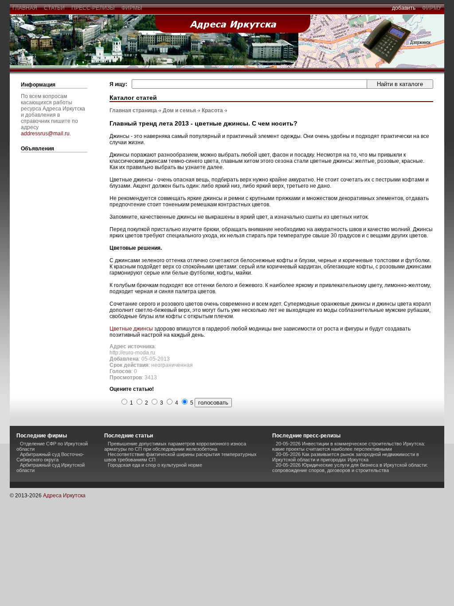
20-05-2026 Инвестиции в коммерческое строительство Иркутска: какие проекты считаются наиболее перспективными (348, 446)
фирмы (132, 8)
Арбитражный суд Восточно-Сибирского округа (50, 457)
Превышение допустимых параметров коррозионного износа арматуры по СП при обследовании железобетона (175, 446)
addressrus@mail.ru (45, 133)
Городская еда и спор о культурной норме (155, 465)
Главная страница (133, 110)
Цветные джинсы (131, 329)
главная (25, 8)
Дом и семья (179, 110)
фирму (431, 8)
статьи (54, 8)
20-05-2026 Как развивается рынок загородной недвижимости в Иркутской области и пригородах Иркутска (345, 457)
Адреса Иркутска (64, 495)
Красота (212, 110)
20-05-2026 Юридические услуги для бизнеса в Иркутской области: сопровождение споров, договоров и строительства (350, 467)
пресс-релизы (93, 8)
